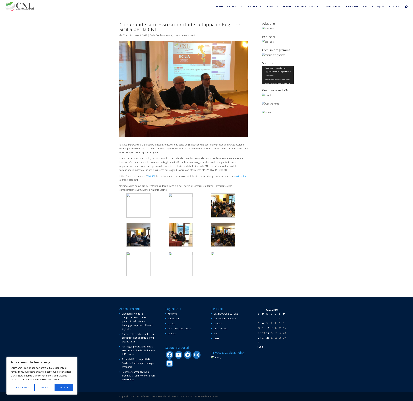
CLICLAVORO (220, 328)
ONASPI (150, 176)
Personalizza (22, 387)
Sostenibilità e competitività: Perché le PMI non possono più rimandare (138, 363)
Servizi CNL (173, 318)
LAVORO (270, 6)
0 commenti (188, 35)
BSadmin (127, 35)
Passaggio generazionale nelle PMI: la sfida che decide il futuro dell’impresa (138, 350)
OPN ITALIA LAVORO (225, 318)
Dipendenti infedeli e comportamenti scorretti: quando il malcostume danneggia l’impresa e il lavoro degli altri (137, 321)
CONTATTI (395, 6)
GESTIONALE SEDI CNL (226, 313)
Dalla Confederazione (161, 35)
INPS (216, 333)
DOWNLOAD (330, 6)
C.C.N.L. (172, 323)
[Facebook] (169, 355)
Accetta (64, 387)
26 (267, 337)
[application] (278, 75)
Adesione (172, 313)
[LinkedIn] (169, 363)
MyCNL (381, 6)
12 (267, 328)
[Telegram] (187, 355)
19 (267, 332)
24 (259, 337)
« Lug (260, 346)
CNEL (216, 338)
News (177, 35)
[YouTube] (178, 355)
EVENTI (287, 6)
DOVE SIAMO (351, 6)
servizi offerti (240, 176)
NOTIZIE (368, 6)
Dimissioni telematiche (179, 328)
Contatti (172, 333)
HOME (219, 6)
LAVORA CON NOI (305, 6)
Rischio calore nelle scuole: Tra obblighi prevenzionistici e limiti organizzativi (138, 337)
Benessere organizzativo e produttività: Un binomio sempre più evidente (138, 375)
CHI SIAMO (233, 6)
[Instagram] (197, 355)
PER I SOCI (252, 6)
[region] (41, 376)
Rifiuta (44, 387)
